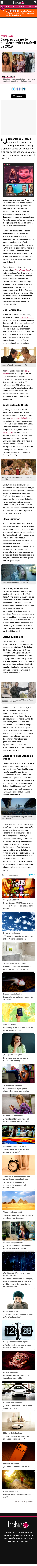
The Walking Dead (22, 270)
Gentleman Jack (27, 317)
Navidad (12, 1541)
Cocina (15, 1535)
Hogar (23, 1535)
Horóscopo (23, 1541)
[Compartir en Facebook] (18, 89)
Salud (31, 1535)
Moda (8, 1532)
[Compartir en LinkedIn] (23, 89)
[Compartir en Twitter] (13, 89)
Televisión (17, 7)
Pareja (28, 1532)
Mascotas (21, 1538)
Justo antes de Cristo (19, 418)
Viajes (30, 1538)
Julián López (8, 432)
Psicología (9, 1538)
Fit (22, 1532)
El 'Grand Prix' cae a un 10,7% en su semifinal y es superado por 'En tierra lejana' (20, 13)
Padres (7, 1535)
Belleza (16, 1532)
